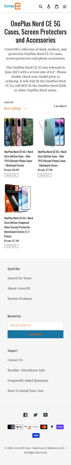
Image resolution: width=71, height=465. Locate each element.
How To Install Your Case (26, 391)
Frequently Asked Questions (28, 380)
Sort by (9, 102)
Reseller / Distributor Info (26, 370)
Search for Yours (20, 278)
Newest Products (20, 299)
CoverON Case (22, 448)
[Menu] (65, 6)
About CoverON (19, 288)
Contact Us (15, 360)
